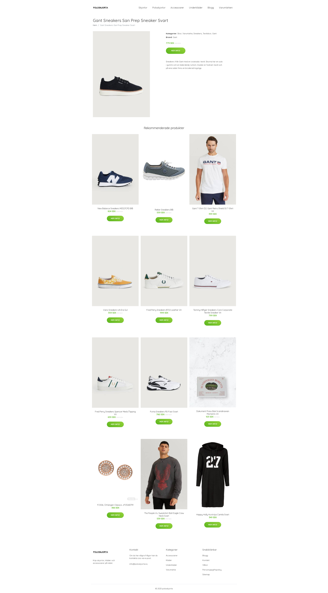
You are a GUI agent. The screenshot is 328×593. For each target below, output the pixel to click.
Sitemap (206, 574)
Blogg (211, 7)
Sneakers (197, 33)
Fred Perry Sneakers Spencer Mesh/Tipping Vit (115, 413)
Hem (95, 25)
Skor (179, 33)
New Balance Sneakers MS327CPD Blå (115, 208)
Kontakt (205, 560)
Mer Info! (175, 50)
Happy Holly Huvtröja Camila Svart (212, 514)
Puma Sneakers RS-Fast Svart (164, 411)
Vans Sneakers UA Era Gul (115, 310)
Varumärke (188, 33)
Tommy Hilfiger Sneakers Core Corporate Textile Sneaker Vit (212, 311)
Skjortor (143, 7)
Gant (214, 33)
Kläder (169, 560)
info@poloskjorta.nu (138, 564)
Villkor (205, 565)
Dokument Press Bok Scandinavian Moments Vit (212, 412)
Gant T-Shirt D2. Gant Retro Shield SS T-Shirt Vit (212, 209)
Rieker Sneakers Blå (164, 209)
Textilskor (207, 33)
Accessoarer (177, 7)
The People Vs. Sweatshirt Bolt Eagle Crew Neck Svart (164, 514)
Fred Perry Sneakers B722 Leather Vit (164, 310)
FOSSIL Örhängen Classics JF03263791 (115, 505)
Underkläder (195, 7)
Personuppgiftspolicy (212, 570)
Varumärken (226, 7)
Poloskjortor (158, 7)
